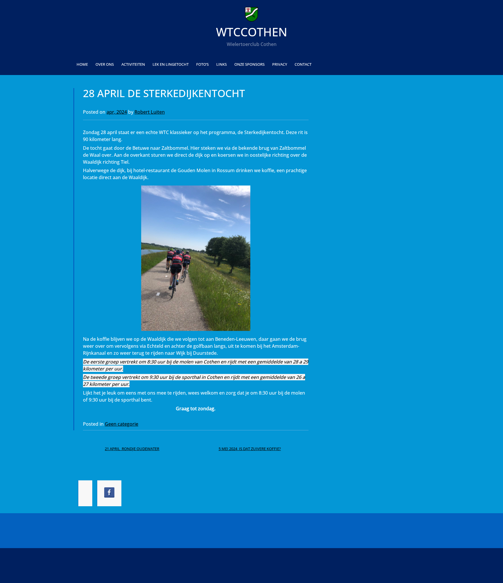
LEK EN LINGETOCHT (171, 64)
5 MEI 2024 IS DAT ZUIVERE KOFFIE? (250, 448)
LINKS (221, 64)
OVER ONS (104, 64)
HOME (82, 64)
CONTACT (303, 64)
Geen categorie (121, 424)
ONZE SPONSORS (249, 64)
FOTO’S (202, 64)
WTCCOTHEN (251, 32)
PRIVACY (279, 64)
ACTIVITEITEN (133, 64)
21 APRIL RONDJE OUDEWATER (132, 448)
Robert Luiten (149, 112)
